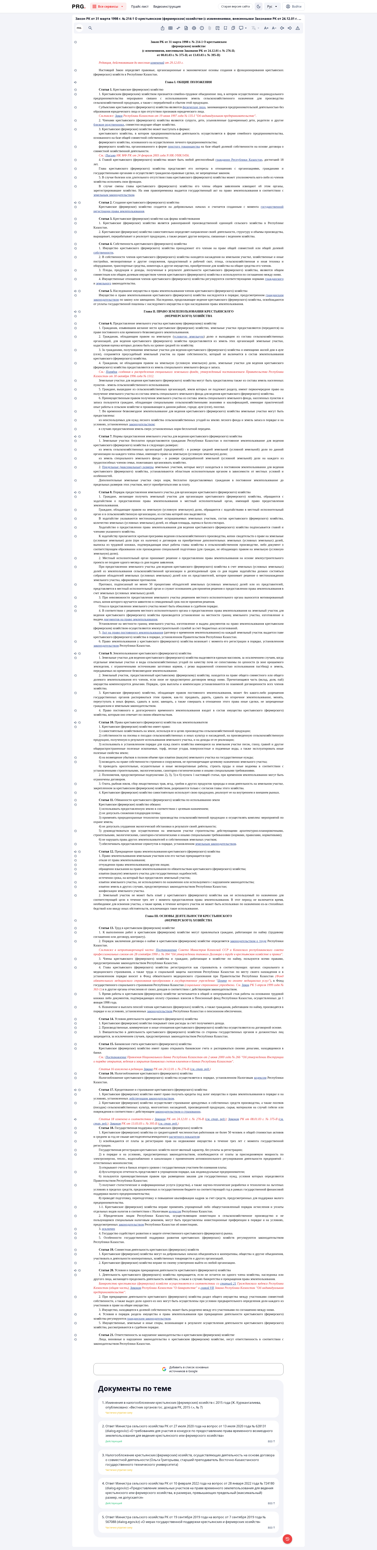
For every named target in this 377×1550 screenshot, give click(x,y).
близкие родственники (108, 124)
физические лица (193, 107)
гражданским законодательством (149, 1318)
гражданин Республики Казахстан (238, 159)
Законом (160, 1119)
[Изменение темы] (259, 6)
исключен (108, 1228)
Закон (119, 115)
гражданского (274, 279)
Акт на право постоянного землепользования (132, 632)
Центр (222, 980)
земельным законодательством (113, 195)
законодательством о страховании (177, 1111)
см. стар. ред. (200, 1069)
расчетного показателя (184, 1136)
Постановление (166, 950)
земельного (103, 283)
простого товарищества (184, 146)
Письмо (110, 155)
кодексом (260, 1077)
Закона (148, 1069)
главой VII (207, 1287)
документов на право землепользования (130, 619)
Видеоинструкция (167, 6)
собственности (103, 252)
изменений (157, 62)
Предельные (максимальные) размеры (128, 467)
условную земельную (189, 336)
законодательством (141, 424)
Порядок (111, 371)
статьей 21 (228, 1283)
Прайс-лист (140, 6)
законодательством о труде (248, 941)
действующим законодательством (151, 1098)
